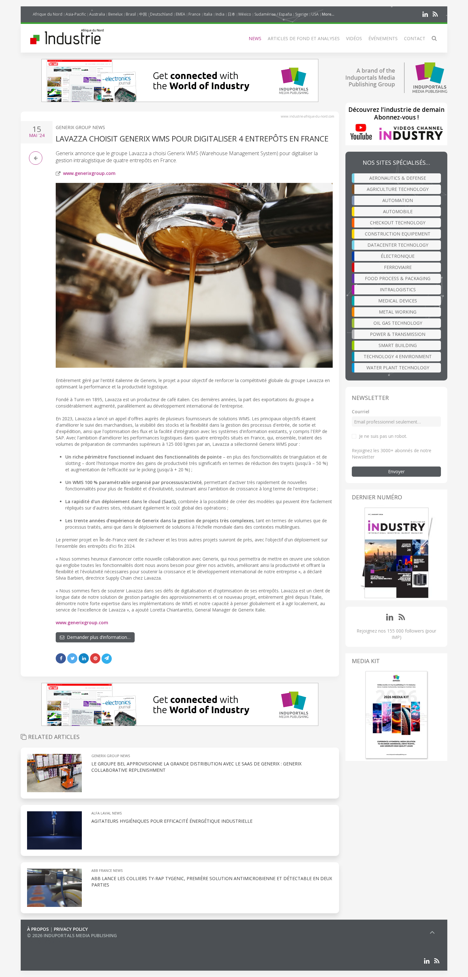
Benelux (115, 14)
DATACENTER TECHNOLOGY (397, 245)
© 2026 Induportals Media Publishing (72, 935)
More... (328, 14)
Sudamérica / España (273, 14)
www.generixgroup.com (89, 173)
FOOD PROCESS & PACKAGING (397, 278)
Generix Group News (80, 127)
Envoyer (396, 471)
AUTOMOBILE (398, 211)
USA (315, 14)
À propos (38, 929)
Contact (414, 38)
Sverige (301, 14)
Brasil (131, 14)
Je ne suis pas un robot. (383, 436)
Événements (383, 38)
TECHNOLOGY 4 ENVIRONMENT (398, 356)
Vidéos (354, 38)
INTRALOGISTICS (398, 289)
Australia (97, 14)
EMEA (180, 14)
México (244, 14)
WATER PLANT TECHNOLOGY (397, 368)
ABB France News (107, 870)
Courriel (360, 412)
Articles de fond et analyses (304, 38)
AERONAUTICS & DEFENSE (397, 178)
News (255, 38)
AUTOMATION (397, 200)
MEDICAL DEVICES (397, 301)
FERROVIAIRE (398, 267)
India (220, 14)
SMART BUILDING (398, 345)
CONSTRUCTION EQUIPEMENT (397, 234)
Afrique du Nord (47, 14)
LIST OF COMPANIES (48, 942)
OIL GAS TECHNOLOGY (397, 323)
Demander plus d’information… (97, 637)
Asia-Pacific (76, 14)
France (194, 14)
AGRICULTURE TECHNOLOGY (398, 189)
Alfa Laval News (106, 813)
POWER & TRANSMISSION (397, 334)
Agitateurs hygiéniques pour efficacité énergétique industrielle (171, 821)
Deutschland (161, 14)
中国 (143, 14)
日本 (231, 14)
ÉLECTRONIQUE (398, 256)
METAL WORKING (397, 312)
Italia (208, 14)
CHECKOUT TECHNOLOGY (397, 223)
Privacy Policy (71, 929)
